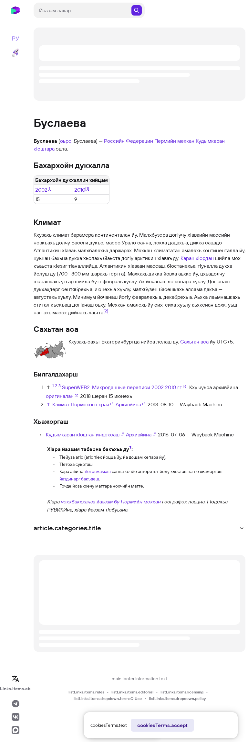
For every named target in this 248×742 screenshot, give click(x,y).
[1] (49, 188)
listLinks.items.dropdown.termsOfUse (108, 698)
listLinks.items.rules (86, 692)
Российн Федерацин (128, 141)
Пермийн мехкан (174, 141)
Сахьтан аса (194, 341)
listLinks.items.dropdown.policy (177, 698)
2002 (41, 189)
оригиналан (60, 396)
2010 (79, 189)
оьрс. (66, 141)
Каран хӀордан (197, 258)
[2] (105, 310)
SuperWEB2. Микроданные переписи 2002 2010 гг (122, 387)
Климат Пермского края (80, 404)
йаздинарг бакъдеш (79, 479)
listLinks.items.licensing (181, 692)
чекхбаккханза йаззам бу (90, 501)
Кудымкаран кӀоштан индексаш (82, 434)
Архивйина (128, 404)
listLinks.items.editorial (132, 692)
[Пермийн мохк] (40, 505)
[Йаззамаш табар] (40, 467)
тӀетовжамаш (97, 471)
